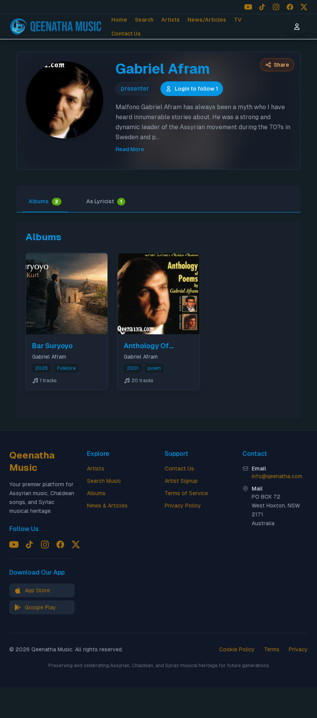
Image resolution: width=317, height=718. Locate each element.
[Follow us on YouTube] (248, 7)
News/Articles (206, 20)
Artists (170, 20)
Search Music (104, 481)
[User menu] (297, 26)
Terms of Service (186, 493)
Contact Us (126, 33)
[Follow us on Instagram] (276, 7)
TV (238, 20)
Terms (272, 649)
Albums (43, 201)
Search (144, 20)
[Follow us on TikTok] (262, 7)
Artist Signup (181, 481)
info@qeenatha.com (277, 476)
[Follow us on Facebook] (290, 7)
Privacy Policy (183, 505)
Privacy (298, 649)
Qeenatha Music (32, 461)
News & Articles (107, 505)
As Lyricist (104, 201)
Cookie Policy (237, 649)
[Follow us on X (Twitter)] (304, 7)
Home (119, 20)
